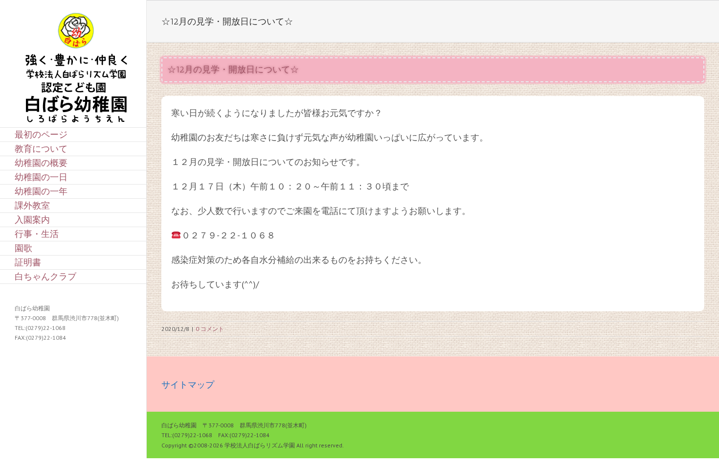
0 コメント (210, 328)
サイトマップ (187, 384)
